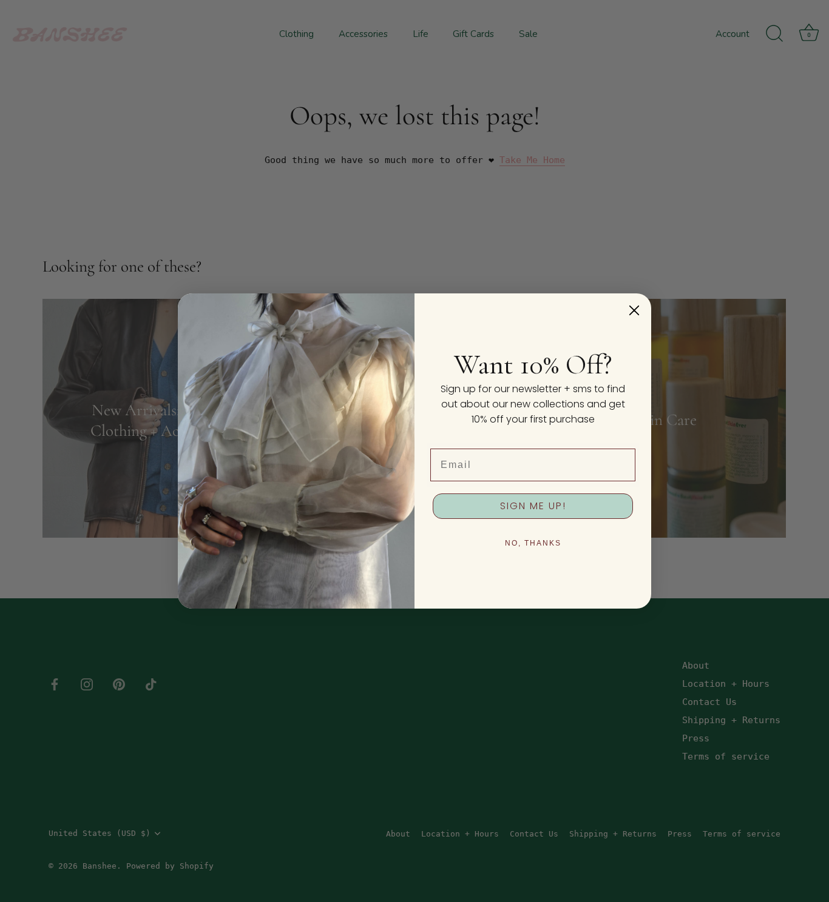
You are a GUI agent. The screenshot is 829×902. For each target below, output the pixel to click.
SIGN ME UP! (533, 506)
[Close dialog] (634, 310)
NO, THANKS (533, 543)
